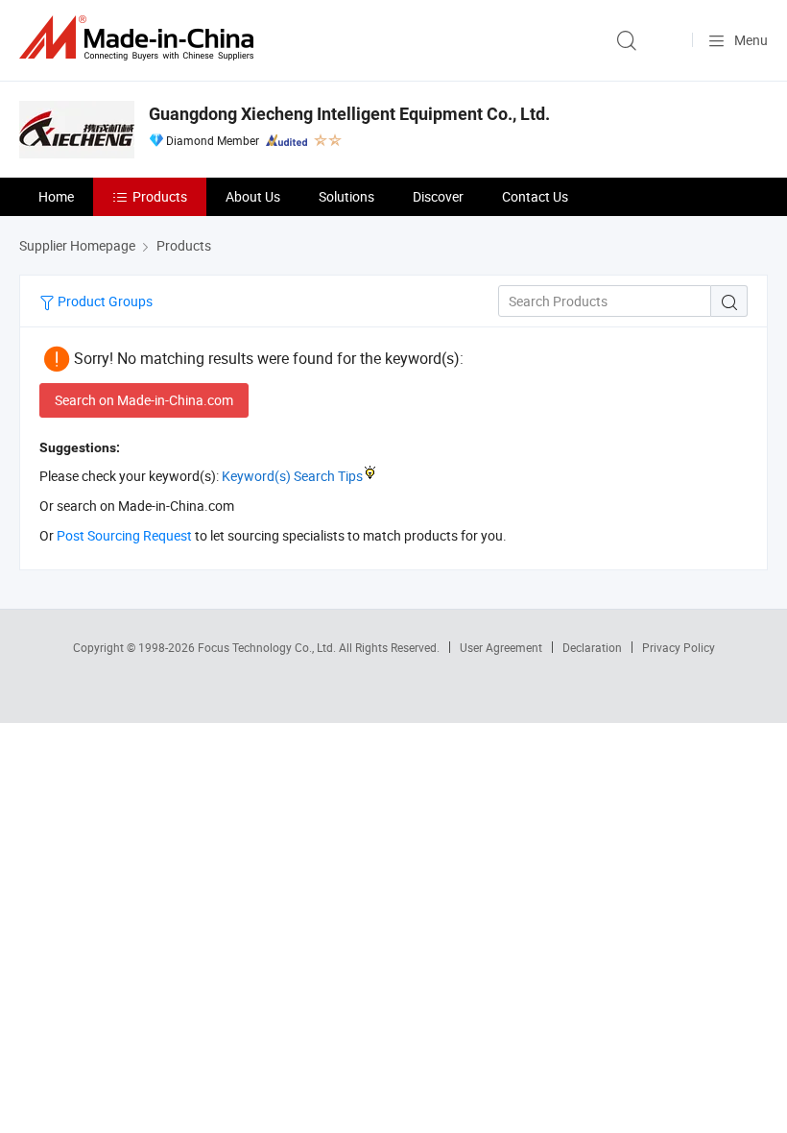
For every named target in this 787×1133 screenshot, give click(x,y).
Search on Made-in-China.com (144, 400)
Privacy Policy (678, 647)
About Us (253, 196)
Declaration (592, 647)
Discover (438, 196)
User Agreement (501, 647)
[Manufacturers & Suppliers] (140, 37)
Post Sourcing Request (124, 535)
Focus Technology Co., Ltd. (268, 647)
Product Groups (104, 301)
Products (159, 196)
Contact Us (535, 196)
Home (56, 196)
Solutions (346, 196)
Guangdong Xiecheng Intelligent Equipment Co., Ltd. (349, 114)
